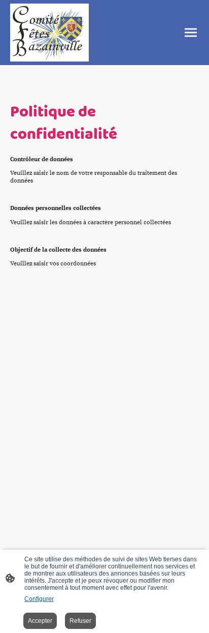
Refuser (80, 620)
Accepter (40, 620)
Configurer (39, 598)
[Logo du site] (49, 33)
